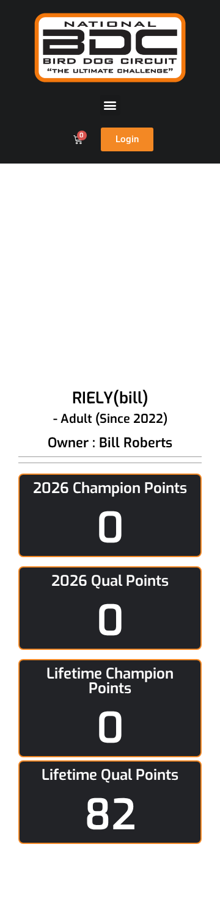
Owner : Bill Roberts (110, 443)
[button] (110, 105)
